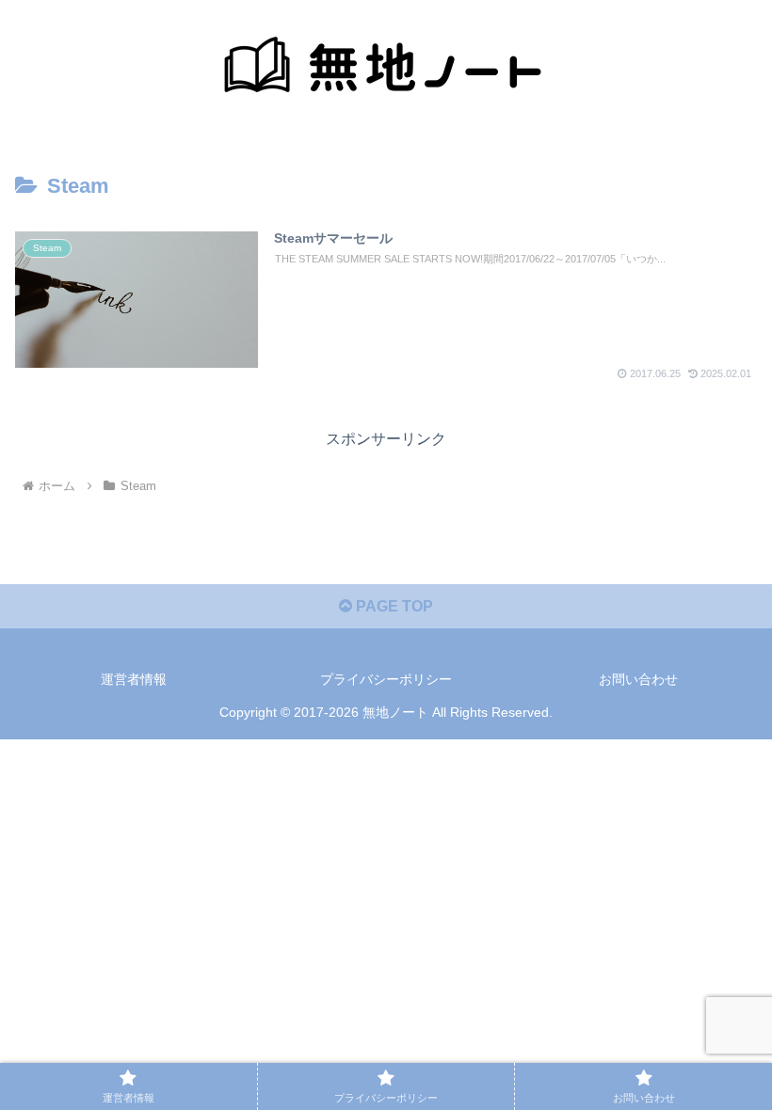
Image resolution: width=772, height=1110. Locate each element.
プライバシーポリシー (386, 679)
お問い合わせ (638, 679)
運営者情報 (134, 679)
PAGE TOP (392, 606)
